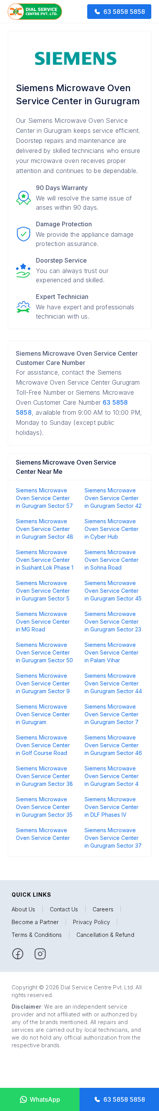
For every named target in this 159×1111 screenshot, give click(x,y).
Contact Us (64, 909)
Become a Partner (35, 922)
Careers (103, 909)
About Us (24, 909)
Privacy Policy (91, 922)
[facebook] (18, 954)
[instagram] (40, 954)
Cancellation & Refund (105, 934)
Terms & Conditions (37, 934)
